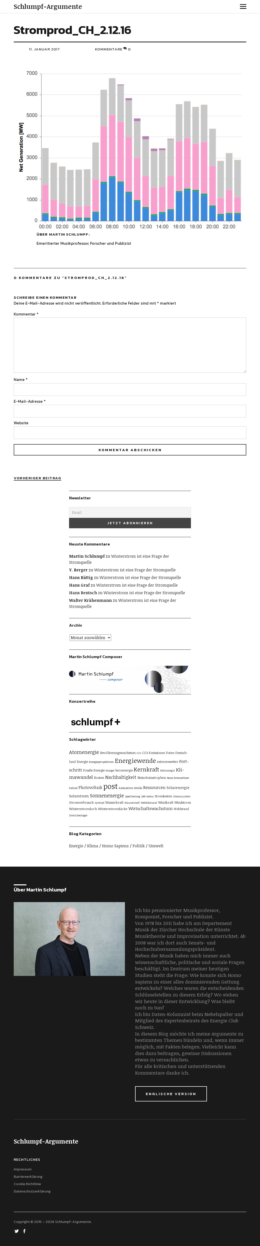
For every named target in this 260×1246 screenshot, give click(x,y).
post (110, 786)
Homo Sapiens (115, 846)
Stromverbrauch (81, 802)
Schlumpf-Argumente (48, 6)
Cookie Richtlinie (27, 1184)
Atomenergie (84, 752)
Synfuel (99, 802)
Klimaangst (167, 770)
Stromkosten (163, 796)
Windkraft (165, 802)
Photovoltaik (90, 787)
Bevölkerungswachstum (118, 752)
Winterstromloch (83, 808)
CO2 (139, 753)
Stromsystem (181, 796)
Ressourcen (154, 787)
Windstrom (182, 802)
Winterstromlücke (112, 808)
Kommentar (26, 314)
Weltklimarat (149, 802)
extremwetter (167, 761)
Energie (82, 761)
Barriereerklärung (28, 1176)
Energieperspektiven (101, 762)
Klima (92, 846)
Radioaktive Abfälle (130, 788)
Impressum (22, 1169)
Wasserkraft (114, 802)
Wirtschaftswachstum (150, 808)
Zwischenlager (78, 815)
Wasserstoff (132, 802)
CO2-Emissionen (153, 753)
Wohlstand (181, 809)
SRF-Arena (147, 796)
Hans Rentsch (83, 592)
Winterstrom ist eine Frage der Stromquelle (135, 570)
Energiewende (135, 760)
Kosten (99, 777)
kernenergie (124, 770)
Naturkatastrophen (151, 777)
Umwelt (156, 846)
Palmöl (73, 788)
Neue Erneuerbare (178, 778)
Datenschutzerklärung (32, 1191)
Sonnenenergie (107, 795)
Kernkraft (146, 769)
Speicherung (132, 796)
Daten (170, 753)
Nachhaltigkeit (120, 777)
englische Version (171, 1094)
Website (21, 423)
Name (21, 379)
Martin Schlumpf (68, 234)
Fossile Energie (94, 770)
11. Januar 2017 (44, 49)
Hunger (110, 770)
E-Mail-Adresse (30, 401)
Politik (139, 846)
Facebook (24, 1231)
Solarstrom (79, 795)
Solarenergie (178, 787)
